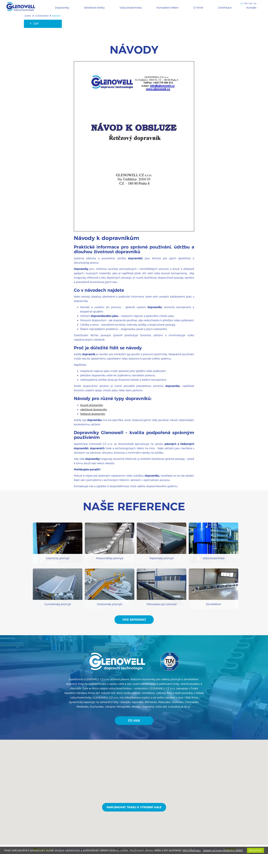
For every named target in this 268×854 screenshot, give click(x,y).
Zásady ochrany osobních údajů (223, 850)
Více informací (191, 850)
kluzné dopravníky (91, 405)
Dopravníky (42, 16)
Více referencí (134, 619)
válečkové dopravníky (93, 409)
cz (241, 3)
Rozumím (255, 850)
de (246, 3)
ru (255, 3)
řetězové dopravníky (92, 414)
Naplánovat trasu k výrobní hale (134, 807)
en (250, 3)
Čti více (134, 720)
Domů (27, 16)
